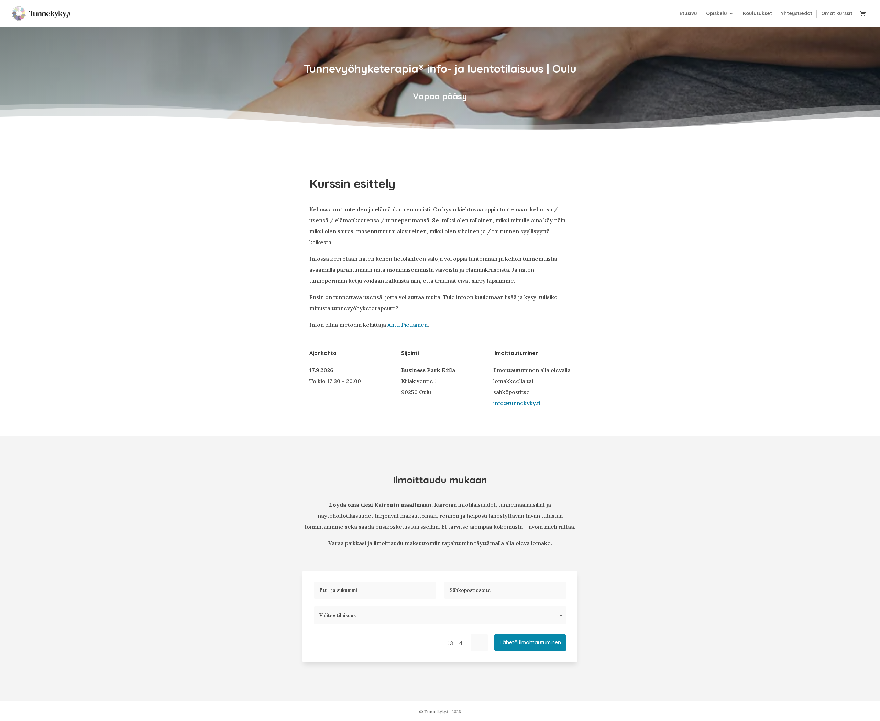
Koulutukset (757, 13)
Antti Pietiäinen (407, 324)
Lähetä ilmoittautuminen (530, 642)
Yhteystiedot (796, 13)
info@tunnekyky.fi (516, 402)
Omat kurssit (836, 13)
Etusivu (688, 13)
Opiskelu (716, 13)
